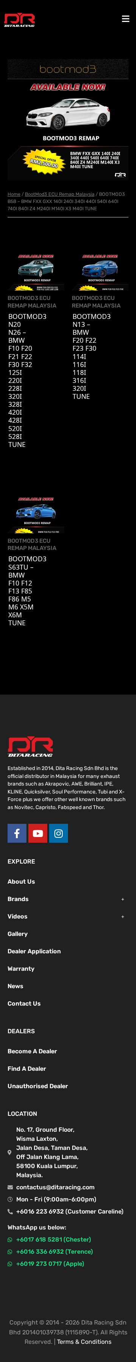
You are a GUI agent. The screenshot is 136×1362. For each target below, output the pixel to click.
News (15, 986)
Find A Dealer (27, 1068)
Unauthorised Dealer (38, 1086)
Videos (18, 916)
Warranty (21, 968)
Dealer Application (34, 951)
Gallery (18, 933)
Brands (18, 899)
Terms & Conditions (84, 1341)
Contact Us (24, 1003)
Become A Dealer (32, 1051)
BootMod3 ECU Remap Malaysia (59, 194)
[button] (125, 18)
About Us (21, 881)
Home (14, 194)
